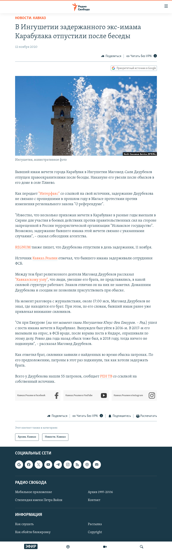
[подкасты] (68, 547)
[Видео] (105, 547)
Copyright (95, 532)
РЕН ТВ (106, 376)
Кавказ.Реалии (45, 258)
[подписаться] (97, 464)
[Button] (111, 56)
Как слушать (24, 524)
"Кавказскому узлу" (31, 280)
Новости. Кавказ (30, 18)
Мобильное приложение (33, 492)
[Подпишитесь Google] (19, 464)
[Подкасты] (87, 464)
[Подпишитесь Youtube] (48, 464)
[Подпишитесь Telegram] (58, 464)
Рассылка (95, 524)
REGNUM (23, 247)
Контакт (94, 500)
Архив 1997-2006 (100, 492)
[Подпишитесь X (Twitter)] (39, 464)
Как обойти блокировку (33, 532)
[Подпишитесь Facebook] (29, 464)
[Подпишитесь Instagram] (68, 464)
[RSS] (77, 464)
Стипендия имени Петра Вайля (38, 500)
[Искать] (141, 547)
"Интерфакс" (49, 194)
